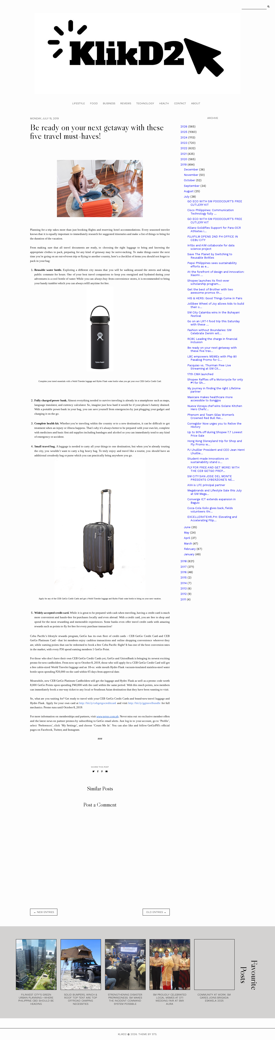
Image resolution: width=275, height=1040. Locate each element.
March (188, 543)
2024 (184, 137)
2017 (184, 566)
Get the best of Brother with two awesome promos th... (210, 291)
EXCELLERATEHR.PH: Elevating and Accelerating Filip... (212, 518)
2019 (184, 164)
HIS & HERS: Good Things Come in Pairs (214, 298)
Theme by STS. (147, 1034)
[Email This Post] (106, 771)
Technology (145, 103)
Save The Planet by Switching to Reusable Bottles (209, 256)
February (190, 549)
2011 (183, 599)
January (189, 554)
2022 (184, 148)
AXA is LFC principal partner (206, 485)
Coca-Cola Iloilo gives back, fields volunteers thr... (210, 509)
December (191, 169)
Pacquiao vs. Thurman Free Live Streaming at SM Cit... (209, 367)
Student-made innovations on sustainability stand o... (208, 460)
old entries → (156, 912)
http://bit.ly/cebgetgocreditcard (97, 703)
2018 (184, 561)
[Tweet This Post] (93, 771)
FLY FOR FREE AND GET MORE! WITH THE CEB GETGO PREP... (213, 469)
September (192, 185)
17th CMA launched (200, 374)
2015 (184, 577)
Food (94, 103)
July (187, 196)
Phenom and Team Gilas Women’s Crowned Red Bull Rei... (210, 416)
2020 (184, 159)
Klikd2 (122, 1034)
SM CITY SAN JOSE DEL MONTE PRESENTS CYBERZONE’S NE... (211, 478)
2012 (184, 593)
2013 (184, 588)
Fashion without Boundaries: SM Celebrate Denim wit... (209, 331)
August (189, 191)
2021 (184, 153)
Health (164, 103)
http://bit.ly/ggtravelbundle (144, 703)
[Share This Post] (97, 771)
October (190, 180)
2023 (184, 142)
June (187, 527)
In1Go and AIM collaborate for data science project (210, 247)
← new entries (44, 912)
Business (109, 103)
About (195, 103)
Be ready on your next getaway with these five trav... (212, 349)
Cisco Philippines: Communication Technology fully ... (210, 212)
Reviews (125, 103)
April (187, 538)
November (191, 174)
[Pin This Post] (102, 771)
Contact (180, 103)
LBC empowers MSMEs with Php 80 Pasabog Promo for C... (212, 358)
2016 (184, 572)
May (187, 532)
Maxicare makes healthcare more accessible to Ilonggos (210, 399)
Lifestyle (78, 103)
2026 (184, 126)
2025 (184, 131)
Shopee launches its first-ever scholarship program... (208, 282)
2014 (184, 583)
